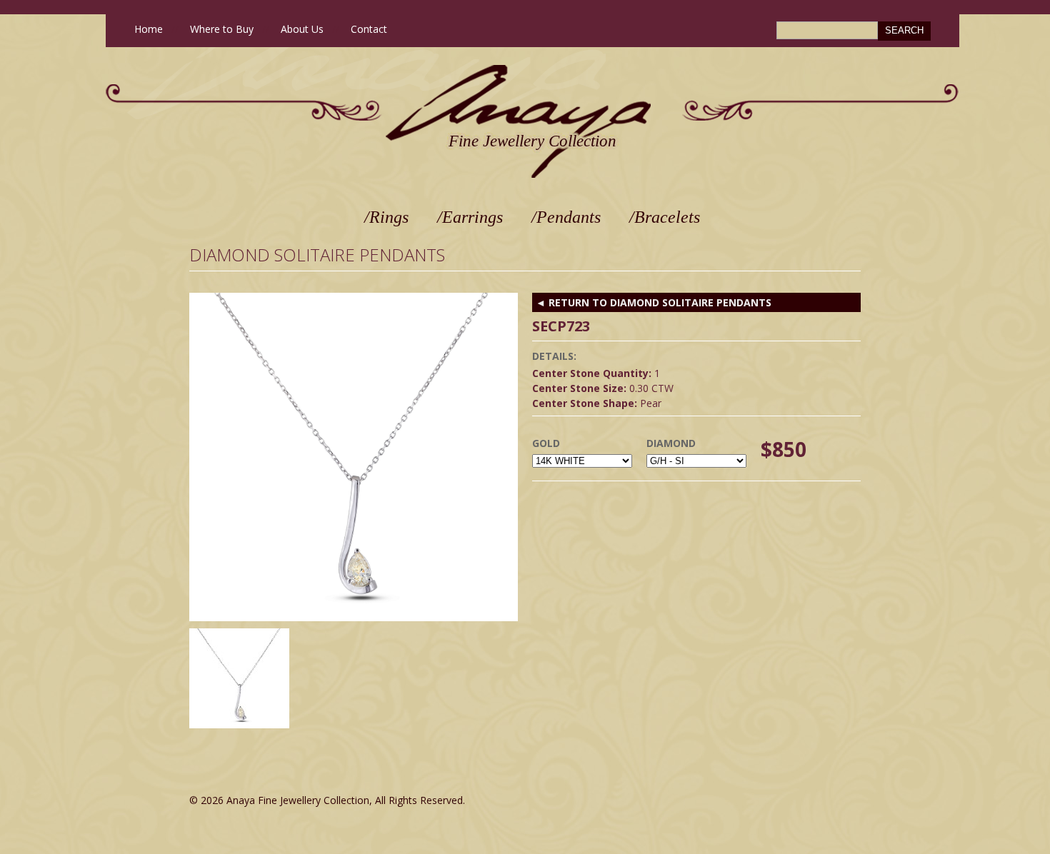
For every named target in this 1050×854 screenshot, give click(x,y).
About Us (302, 29)
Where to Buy (222, 29)
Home (148, 29)
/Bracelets (664, 217)
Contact (369, 29)
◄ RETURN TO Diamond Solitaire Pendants (653, 302)
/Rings (386, 217)
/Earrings (470, 217)
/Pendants (566, 217)
